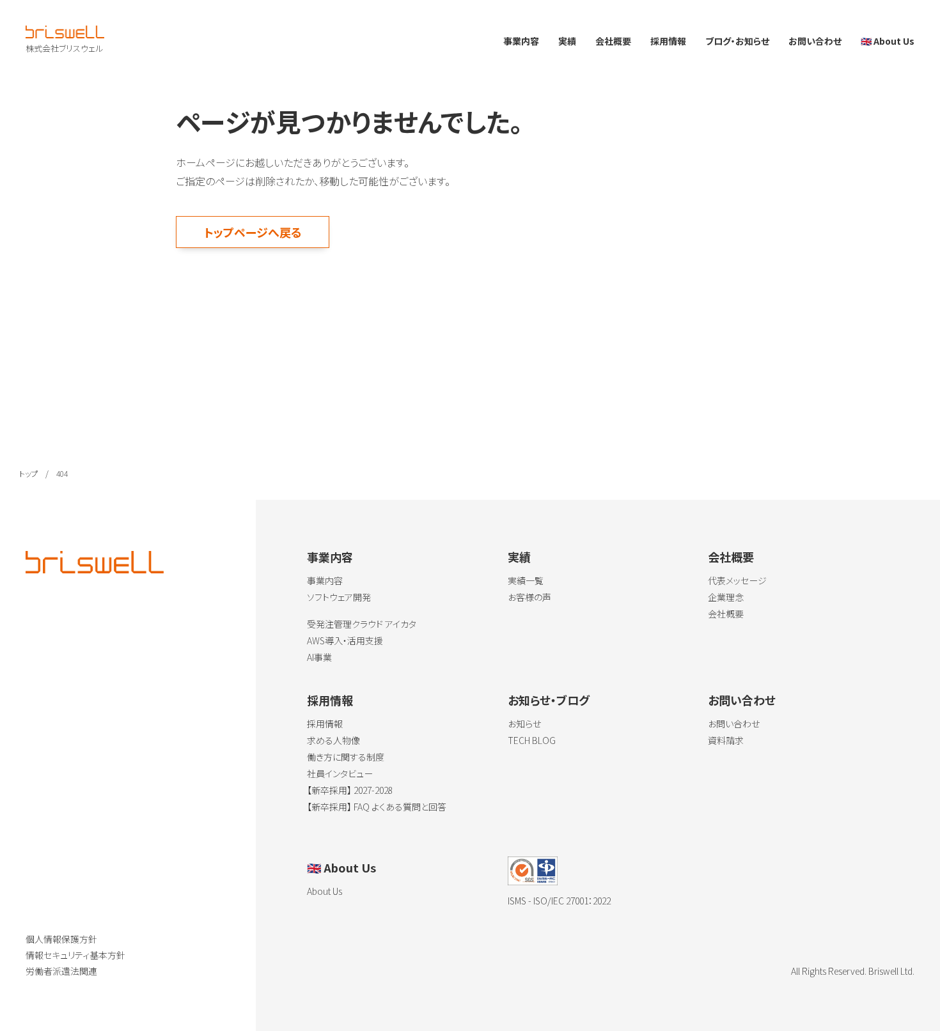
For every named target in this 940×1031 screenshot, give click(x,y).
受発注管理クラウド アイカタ (361, 623)
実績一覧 (526, 580)
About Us (887, 40)
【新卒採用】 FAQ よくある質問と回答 (376, 806)
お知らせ (524, 723)
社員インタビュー (340, 773)
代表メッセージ (737, 580)
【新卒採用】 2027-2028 (350, 790)
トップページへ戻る (253, 232)
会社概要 (613, 40)
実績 (567, 40)
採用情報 (668, 40)
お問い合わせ (815, 40)
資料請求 (726, 740)
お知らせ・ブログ (549, 700)
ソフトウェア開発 (339, 597)
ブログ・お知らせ (737, 40)
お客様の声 (529, 597)
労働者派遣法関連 (61, 971)
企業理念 (726, 597)
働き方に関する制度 (345, 756)
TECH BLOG (532, 740)
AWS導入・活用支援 (345, 640)
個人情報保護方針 (61, 939)
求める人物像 (333, 740)
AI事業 (319, 657)
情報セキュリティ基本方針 (75, 955)
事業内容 (521, 40)
